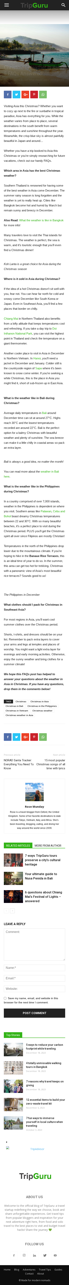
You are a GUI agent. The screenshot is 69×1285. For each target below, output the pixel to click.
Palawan (46, 511)
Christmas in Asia (39, 701)
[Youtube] (55, 1255)
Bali (44, 413)
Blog (16, 1269)
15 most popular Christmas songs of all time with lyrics (50, 764)
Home (7, 1269)
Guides (58, 1269)
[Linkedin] (34, 1255)
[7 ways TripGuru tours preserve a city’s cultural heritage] (13, 860)
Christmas (21, 701)
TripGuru (49, 1205)
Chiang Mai (11, 318)
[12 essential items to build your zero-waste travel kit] (13, 1104)
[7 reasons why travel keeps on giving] (13, 1086)
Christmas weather (42, 710)
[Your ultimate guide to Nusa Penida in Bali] (13, 878)
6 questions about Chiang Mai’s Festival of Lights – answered (43, 896)
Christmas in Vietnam (17, 710)
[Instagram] (24, 1255)
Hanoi (37, 358)
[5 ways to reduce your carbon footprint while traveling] (13, 1049)
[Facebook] (14, 1255)
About (40, 1273)
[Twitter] (45, 1255)
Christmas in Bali (14, 706)
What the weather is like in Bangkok (41, 220)
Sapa (38, 368)
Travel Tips (45, 1269)
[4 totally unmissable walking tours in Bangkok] (13, 1068)
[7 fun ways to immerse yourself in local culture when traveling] (13, 1123)
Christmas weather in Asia (19, 715)
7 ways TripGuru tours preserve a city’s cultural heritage (42, 860)
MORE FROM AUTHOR (48, 845)
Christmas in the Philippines (42, 706)
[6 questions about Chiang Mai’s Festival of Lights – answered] (13, 896)
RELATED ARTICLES (18, 845)
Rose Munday (34, 806)
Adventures (29, 1269)
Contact (29, 1273)
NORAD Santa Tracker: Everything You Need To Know (19, 764)
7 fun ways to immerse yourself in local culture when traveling (44, 1122)
